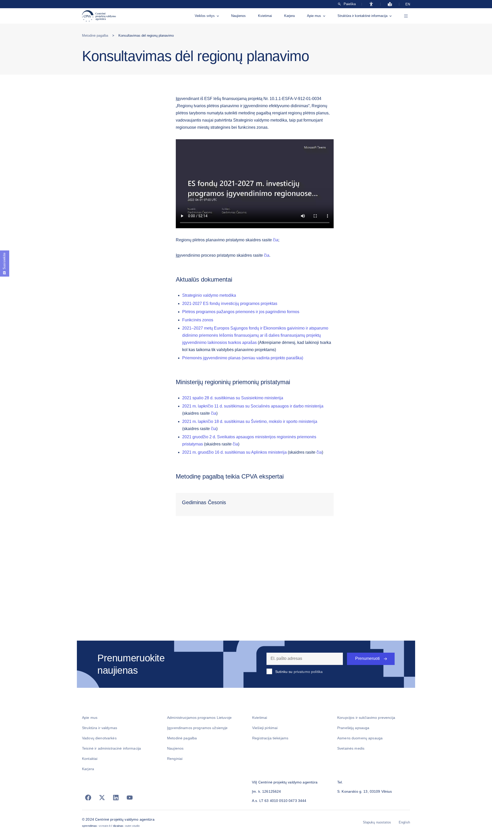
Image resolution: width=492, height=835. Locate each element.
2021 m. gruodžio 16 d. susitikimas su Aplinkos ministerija (234, 452)
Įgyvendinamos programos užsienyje (197, 728)
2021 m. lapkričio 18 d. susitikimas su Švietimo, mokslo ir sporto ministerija (249, 421)
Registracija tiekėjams (270, 738)
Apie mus (314, 16)
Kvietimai (265, 16)
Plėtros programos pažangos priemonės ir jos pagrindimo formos (240, 312)
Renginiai (174, 759)
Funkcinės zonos (197, 320)
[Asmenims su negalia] (371, 4)
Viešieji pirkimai (265, 728)
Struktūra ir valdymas (99, 728)
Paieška (350, 4)
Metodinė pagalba (95, 35)
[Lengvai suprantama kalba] (390, 4)
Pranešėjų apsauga (353, 728)
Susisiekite (4, 261)
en (407, 4)
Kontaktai (89, 759)
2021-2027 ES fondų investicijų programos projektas (229, 303)
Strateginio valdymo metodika (209, 295)
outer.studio (132, 825)
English (404, 822)
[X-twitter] (102, 797)
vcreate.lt (104, 825)
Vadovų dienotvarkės (99, 738)
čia (275, 240)
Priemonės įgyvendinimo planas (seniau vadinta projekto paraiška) (242, 358)
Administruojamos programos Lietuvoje (199, 717)
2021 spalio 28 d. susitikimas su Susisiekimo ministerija (232, 398)
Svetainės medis (350, 748)
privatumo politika (308, 672)
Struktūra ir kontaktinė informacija (362, 16)
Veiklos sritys (205, 16)
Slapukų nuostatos (377, 822)
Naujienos (238, 16)
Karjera (289, 16)
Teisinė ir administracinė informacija (111, 748)
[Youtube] (130, 797)
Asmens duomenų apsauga (360, 738)
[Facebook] (88, 797)
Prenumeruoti (367, 658)
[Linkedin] (116, 797)
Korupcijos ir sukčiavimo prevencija (366, 717)
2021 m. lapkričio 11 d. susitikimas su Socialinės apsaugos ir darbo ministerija (252, 406)
